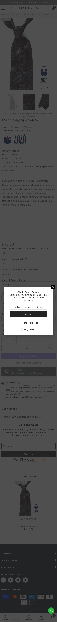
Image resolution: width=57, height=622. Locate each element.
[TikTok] (31, 323)
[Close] (53, 287)
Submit (28, 314)
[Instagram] (25, 323)
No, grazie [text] (30, 329)
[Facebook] (20, 323)
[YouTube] (37, 323)
